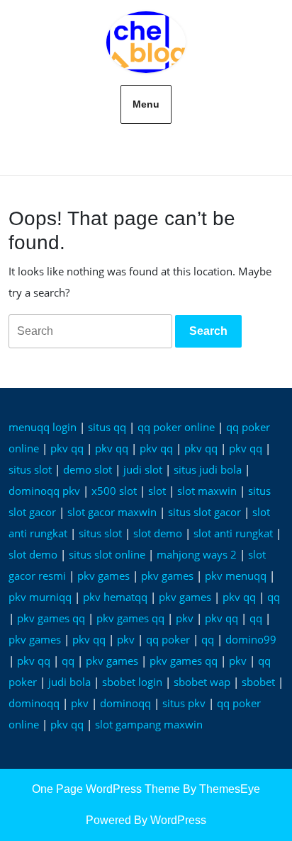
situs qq (107, 427)
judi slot (142, 469)
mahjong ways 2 (197, 554)
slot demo (157, 533)
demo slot (87, 469)
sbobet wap (202, 682)
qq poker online (176, 427)
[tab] (208, 331)
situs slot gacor (204, 512)
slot (157, 491)
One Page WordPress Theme (106, 789)
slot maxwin (207, 491)
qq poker (168, 639)
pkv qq (67, 448)
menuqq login (43, 427)
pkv (184, 618)
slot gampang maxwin (149, 724)
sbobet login (132, 682)
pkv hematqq (115, 597)
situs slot (30, 469)
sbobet (258, 682)
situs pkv (184, 703)
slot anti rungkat (233, 533)
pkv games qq (51, 618)
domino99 (250, 639)
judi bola (69, 682)
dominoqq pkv (44, 491)
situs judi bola (208, 469)
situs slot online (107, 554)
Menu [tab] (146, 104)
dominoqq (34, 703)
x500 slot (114, 491)
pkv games (103, 575)
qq (273, 597)
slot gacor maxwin (112, 512)
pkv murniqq (40, 597)
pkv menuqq (235, 575)
